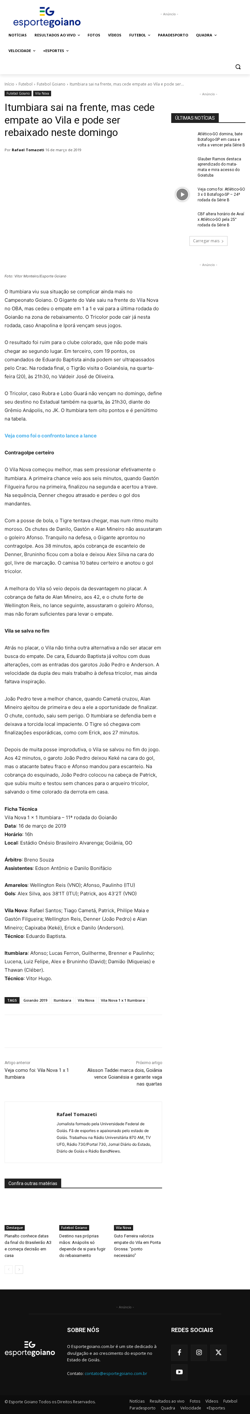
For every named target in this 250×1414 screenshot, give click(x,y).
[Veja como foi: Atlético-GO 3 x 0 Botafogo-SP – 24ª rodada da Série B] (182, 194)
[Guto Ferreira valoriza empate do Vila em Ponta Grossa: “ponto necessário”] (138, 1214)
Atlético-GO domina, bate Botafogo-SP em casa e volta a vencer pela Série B (221, 139)
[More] (172, 1031)
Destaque (15, 1227)
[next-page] (19, 1269)
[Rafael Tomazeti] (31, 1132)
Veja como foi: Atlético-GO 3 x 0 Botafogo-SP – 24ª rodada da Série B (221, 195)
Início (9, 84)
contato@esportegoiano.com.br (116, 1373)
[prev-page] (9, 1269)
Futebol (26, 84)
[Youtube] (179, 1372)
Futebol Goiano (51, 84)
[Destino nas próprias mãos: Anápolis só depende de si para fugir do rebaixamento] (83, 1214)
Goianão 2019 (35, 1000)
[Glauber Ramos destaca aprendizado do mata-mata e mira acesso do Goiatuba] (182, 164)
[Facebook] (179, 1353)
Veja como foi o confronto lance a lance (51, 436)
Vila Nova (42, 93)
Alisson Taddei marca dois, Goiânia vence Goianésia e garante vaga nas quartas (124, 1077)
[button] (237, 66)
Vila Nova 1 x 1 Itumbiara (123, 1000)
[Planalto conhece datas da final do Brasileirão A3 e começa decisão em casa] (29, 1214)
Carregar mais (206, 241)
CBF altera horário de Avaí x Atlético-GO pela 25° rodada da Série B (221, 219)
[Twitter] (218, 1353)
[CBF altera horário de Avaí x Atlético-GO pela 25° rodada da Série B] (182, 219)
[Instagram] (199, 1353)
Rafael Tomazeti (28, 149)
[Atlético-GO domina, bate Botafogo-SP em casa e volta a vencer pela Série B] (182, 139)
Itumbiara (62, 1000)
